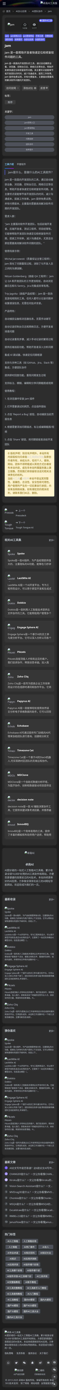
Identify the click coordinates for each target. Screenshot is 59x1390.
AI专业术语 (13, 1252)
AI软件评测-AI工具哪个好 (19, 1276)
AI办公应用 (21, 11)
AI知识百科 (29, 1252)
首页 (8, 11)
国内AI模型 (29, 1299)
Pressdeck (21, 515)
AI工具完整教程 (14, 1287)
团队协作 (9, 39)
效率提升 (18, 39)
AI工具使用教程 (14, 1293)
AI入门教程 (33, 1293)
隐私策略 (9, 1353)
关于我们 (43, 1353)
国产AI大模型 (30, 1305)
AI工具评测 (42, 1276)
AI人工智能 (13, 1241)
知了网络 (25, 1383)
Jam (50, 11)
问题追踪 (48, 36)
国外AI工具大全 (31, 1311)
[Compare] (54, 1362)
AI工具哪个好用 (14, 1270)
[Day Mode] (54, 1377)
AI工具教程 (13, 1299)
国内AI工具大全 (14, 1317)
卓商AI (22, 1380)
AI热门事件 (29, 1247)
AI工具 (16, 478)
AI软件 (25, 478)
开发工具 (39, 36)
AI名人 (46, 1247)
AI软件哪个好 (33, 1270)
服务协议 (32, 1353)
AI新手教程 (30, 1282)
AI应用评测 (13, 1264)
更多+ (51, 540)
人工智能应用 (30, 1241)
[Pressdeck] (9, 512)
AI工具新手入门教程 (36, 1287)
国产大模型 (13, 1311)
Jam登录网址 (28, 36)
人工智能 (13, 1247)
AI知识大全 (45, 1252)
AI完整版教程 (13, 1282)
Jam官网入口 (16, 36)
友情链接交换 (47, 1383)
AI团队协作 (37, 11)
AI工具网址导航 (35, 457)
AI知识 (13, 1258)
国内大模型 (45, 1299)
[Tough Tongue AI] (9, 525)
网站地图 (35, 1383)
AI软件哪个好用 (31, 1264)
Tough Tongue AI (24, 527)
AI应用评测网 (30, 1258)
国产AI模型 (13, 1305)
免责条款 (20, 1353)
